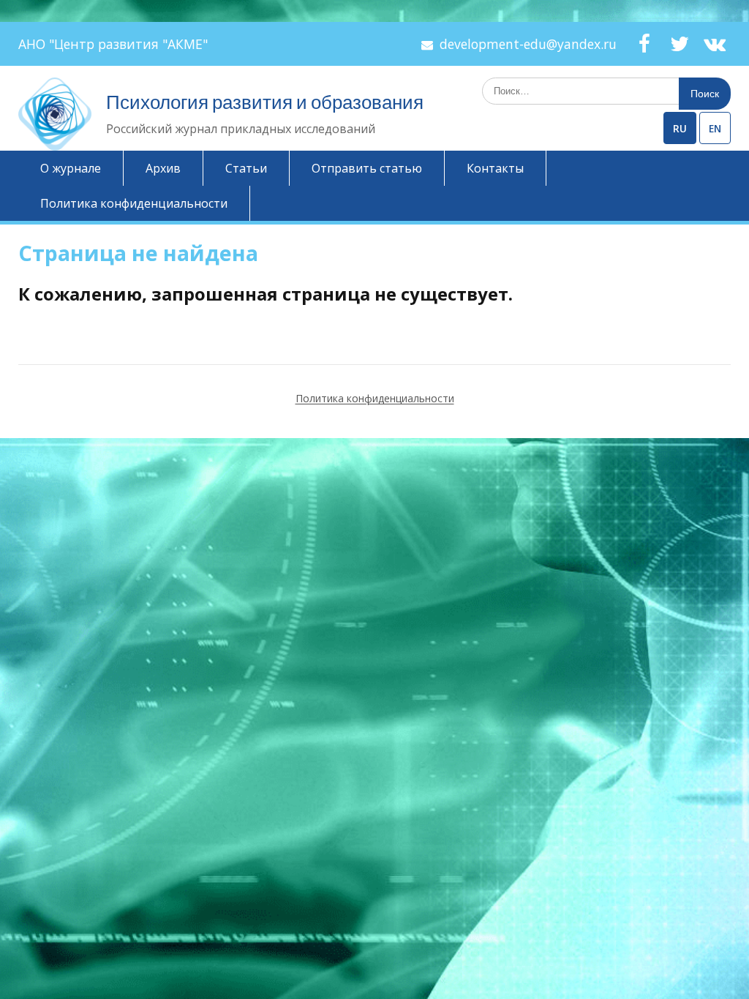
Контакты (495, 168)
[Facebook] (644, 44)
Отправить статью (367, 168)
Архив (163, 168)
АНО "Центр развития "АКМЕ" (113, 44)
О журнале (70, 168)
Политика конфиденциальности (133, 203)
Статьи (246, 168)
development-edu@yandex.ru (528, 44)
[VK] (715, 44)
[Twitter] (679, 44)
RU (680, 128)
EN (715, 128)
